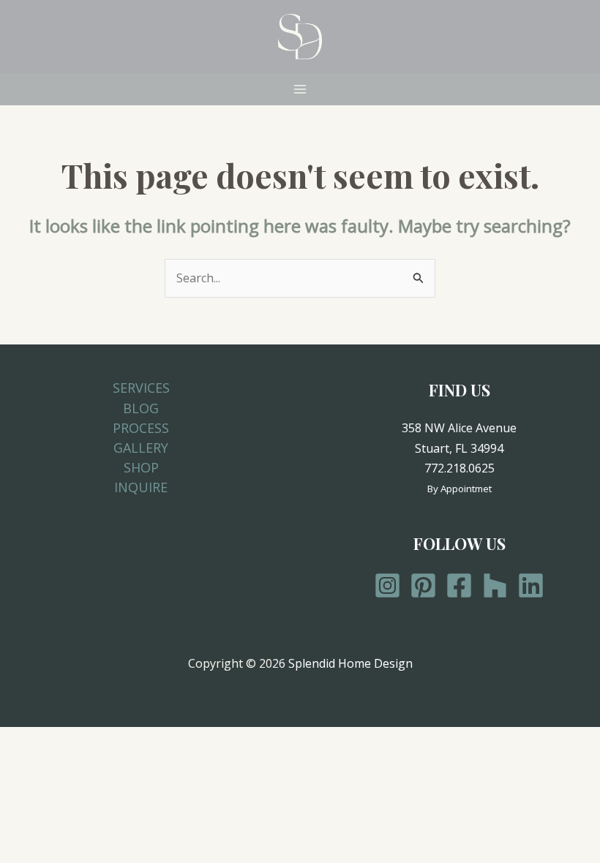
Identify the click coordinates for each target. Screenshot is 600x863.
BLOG (141, 408)
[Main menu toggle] (300, 89)
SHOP (141, 467)
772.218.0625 (459, 468)
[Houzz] (495, 585)
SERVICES (141, 387)
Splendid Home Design (350, 663)
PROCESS (141, 428)
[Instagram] (387, 585)
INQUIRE (141, 487)
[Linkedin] (530, 585)
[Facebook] (459, 585)
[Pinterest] (423, 585)
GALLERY (140, 447)
